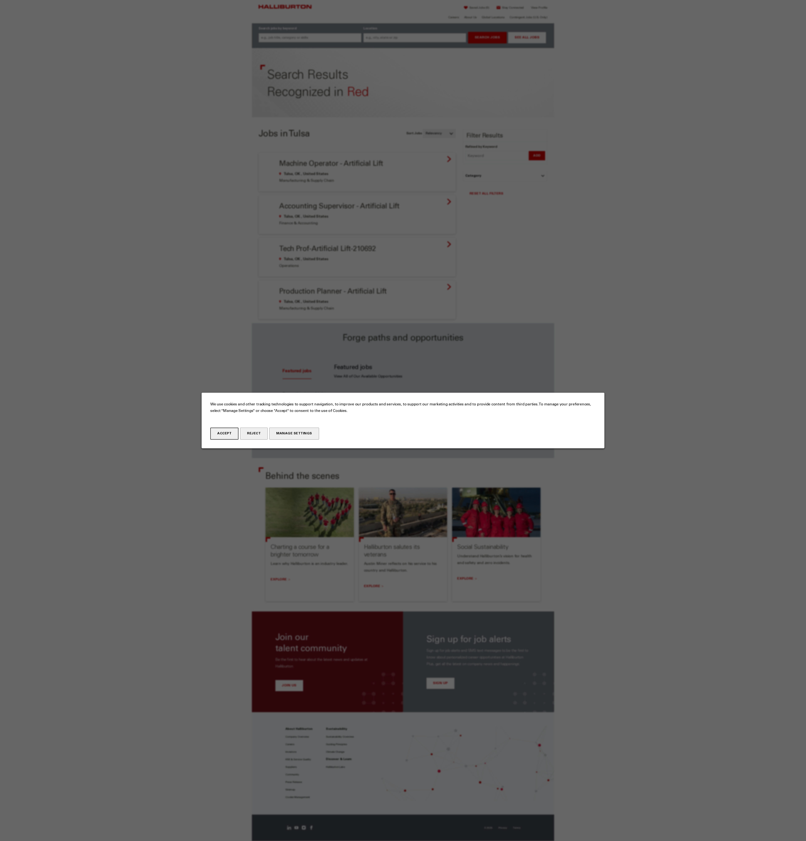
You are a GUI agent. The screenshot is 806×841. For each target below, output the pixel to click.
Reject (254, 433)
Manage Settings (294, 433)
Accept (224, 433)
